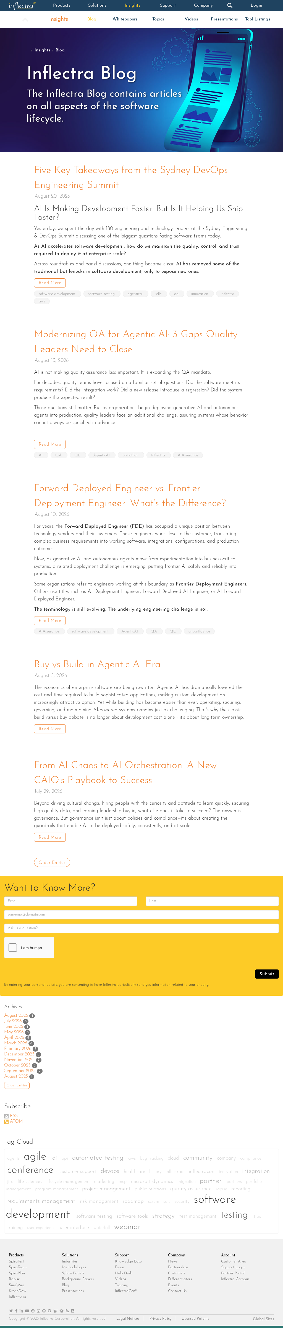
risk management (100, 1201)
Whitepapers (125, 19)
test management (198, 1216)
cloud (174, 1158)
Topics (158, 19)
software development (58, 294)
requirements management (42, 1201)
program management (57, 1189)
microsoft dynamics (153, 1181)
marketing (105, 1181)
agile (36, 1156)
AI (41, 455)
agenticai (135, 294)
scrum (154, 1201)
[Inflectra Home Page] (26, 5)
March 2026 (15, 1043)
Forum (120, 1267)
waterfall (102, 1228)
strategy (164, 1216)
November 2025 (19, 1060)
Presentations (224, 19)
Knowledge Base (128, 1261)
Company (203, 5)
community (198, 1158)
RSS (14, 1116)
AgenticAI (102, 455)
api (65, 1158)
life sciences (31, 1181)
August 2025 (16, 1076)
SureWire (16, 1285)
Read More (50, 283)
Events (173, 1285)
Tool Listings (257, 19)
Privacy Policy (160, 1319)
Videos (191, 19)
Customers (176, 1273)
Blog (91, 19)
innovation (200, 294)
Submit (267, 974)
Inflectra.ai (17, 1297)
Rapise (14, 1279)
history (156, 1172)
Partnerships (178, 1267)
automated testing (98, 1158)
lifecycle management (68, 1181)
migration (187, 1182)
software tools (133, 1216)
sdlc (159, 294)
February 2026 (17, 1049)
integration (256, 1171)
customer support (78, 1171)
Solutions (97, 5)
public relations (151, 1189)
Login (256, 5)
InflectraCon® (126, 1291)
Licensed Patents (195, 1319)
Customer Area (233, 1261)
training (15, 1227)
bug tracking (152, 1158)
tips (257, 1216)
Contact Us (177, 1291)
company (227, 1158)
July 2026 (13, 1021)
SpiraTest (16, 1261)
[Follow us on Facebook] (16, 1311)
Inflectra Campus (235, 1279)
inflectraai (176, 1172)
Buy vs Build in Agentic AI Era (97, 665)
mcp (123, 1182)
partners (235, 1182)
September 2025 (19, 1071)
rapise (222, 1189)
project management (107, 1189)
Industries (69, 1261)
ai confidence (199, 631)
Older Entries (52, 863)
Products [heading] (16, 1255)
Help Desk (123, 1273)
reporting (240, 1189)
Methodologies (74, 1267)
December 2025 (19, 1054)
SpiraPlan (131, 455)
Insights (132, 5)
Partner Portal (233, 1273)
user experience (42, 1228)
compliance (250, 1158)
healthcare (135, 1171)
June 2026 (13, 1026)
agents (14, 1158)
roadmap (134, 1201)
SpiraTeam (18, 1267)
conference (32, 1170)
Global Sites (263, 1319)
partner (212, 1181)
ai (55, 1158)
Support (168, 5)
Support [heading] (122, 1255)
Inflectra (158, 455)
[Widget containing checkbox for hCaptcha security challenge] (46, 947)
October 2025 (17, 1065)
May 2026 (13, 1032)
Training (121, 1285)
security (183, 1201)
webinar (127, 1227)
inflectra (227, 294)
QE (78, 455)
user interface (75, 1227)
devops (111, 1171)
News (172, 1261)
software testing (102, 294)
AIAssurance (188, 455)
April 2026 (14, 1038)
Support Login (233, 1267)
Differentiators (180, 1279)
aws (42, 301)
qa (177, 294)
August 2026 (16, 1015)
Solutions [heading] (70, 1255)
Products (61, 5)
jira (11, 1182)
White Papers (73, 1273)
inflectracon (202, 1171)
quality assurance (191, 1189)
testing (236, 1215)
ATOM (16, 1121)
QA (59, 455)
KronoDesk (17, 1291)
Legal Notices (127, 1319)
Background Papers (78, 1279)
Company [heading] (176, 1255)
